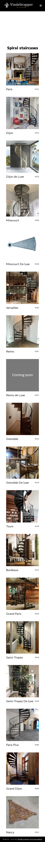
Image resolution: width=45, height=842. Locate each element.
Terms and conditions (36, 839)
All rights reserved (23, 839)
